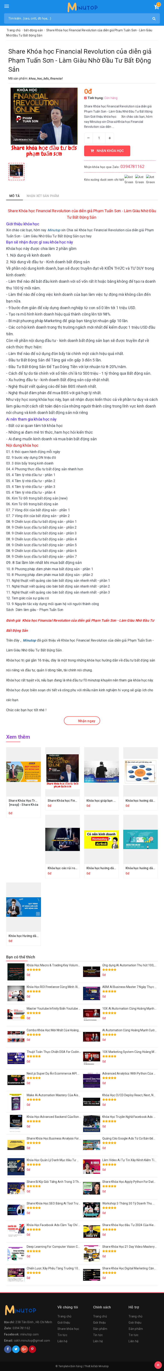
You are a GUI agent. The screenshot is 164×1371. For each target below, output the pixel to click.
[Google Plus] (24, 1349)
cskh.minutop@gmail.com (32, 1340)
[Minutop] (82, 8)
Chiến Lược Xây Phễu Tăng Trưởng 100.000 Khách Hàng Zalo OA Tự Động (77, 1268)
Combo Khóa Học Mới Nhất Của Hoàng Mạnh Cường (62, 1030)
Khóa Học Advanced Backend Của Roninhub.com (60, 1116)
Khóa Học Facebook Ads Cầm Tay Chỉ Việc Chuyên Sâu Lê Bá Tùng (72, 1225)
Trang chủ (64, 1316)
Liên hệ (62, 1341)
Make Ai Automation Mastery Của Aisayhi (55, 1095)
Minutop (103, 1366)
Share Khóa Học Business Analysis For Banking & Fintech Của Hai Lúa (74, 1138)
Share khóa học (68, 1328)
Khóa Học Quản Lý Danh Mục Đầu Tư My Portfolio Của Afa (66, 1160)
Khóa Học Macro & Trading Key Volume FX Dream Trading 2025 (70, 965)
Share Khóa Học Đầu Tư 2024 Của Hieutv (130, 1225)
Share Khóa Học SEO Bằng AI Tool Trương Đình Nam (62, 1203)
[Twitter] (16, 1349)
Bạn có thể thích (20, 957)
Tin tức (62, 1335)
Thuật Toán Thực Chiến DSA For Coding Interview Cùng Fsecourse (72, 1052)
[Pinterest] (32, 1349)
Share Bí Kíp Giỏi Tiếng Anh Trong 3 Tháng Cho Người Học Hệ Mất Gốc (74, 1181)
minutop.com (29, 1334)
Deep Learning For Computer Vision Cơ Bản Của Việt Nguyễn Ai (69, 1246)
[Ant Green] (28, 1311)
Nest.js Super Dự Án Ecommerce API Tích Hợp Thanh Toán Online (71, 1073)
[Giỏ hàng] (156, 7)
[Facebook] (8, 1349)
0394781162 (132, 166)
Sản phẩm (100, 1328)
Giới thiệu (63, 1322)
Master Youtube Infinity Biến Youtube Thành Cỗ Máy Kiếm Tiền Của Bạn (75, 1008)
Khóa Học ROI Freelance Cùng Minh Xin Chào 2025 (61, 987)
